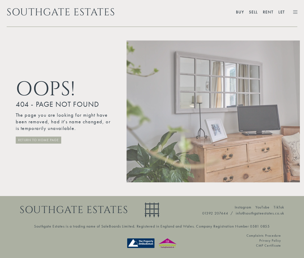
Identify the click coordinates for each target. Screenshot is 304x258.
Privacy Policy (270, 240)
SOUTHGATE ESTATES (61, 12)
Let (281, 12)
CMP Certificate (268, 245)
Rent (268, 12)
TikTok (279, 207)
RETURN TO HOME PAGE (38, 140)
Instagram (243, 207)
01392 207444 (215, 213)
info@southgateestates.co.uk (260, 213)
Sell (253, 12)
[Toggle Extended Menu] (295, 12)
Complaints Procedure (264, 235)
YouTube (262, 207)
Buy (240, 12)
